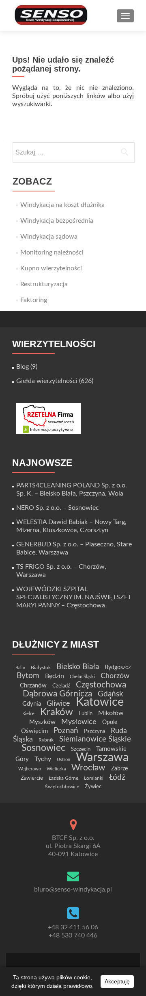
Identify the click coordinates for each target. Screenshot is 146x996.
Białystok (41, 667)
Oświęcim (34, 731)
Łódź (117, 777)
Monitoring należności (52, 252)
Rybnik (46, 739)
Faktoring (33, 300)
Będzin (54, 676)
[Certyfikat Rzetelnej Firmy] (48, 418)
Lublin (85, 713)
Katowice (100, 702)
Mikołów (111, 713)
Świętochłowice (62, 786)
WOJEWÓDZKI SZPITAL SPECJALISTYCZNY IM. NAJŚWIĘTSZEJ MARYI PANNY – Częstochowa (73, 597)
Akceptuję (117, 981)
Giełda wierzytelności (46, 381)
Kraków (56, 712)
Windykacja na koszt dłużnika (62, 205)
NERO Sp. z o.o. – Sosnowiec (57, 508)
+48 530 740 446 (73, 935)
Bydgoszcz (118, 667)
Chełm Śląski (82, 676)
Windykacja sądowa (48, 236)
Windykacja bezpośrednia (56, 220)
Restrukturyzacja (44, 284)
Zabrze (119, 769)
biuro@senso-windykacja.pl (73, 889)
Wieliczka (56, 769)
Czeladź (61, 686)
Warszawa (102, 757)
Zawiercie (32, 778)
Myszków (42, 722)
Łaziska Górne (63, 778)
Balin (20, 667)
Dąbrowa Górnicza (57, 693)
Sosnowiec (43, 748)
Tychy (42, 759)
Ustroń (63, 759)
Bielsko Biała (77, 667)
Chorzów (115, 675)
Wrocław (88, 767)
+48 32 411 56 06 (73, 927)
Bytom (28, 676)
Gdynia (31, 704)
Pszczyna (94, 731)
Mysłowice (79, 721)
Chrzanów (33, 686)
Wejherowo (29, 769)
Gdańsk (110, 694)
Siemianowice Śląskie (95, 739)
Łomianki (93, 778)
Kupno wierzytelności (51, 268)
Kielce (28, 713)
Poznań (66, 730)
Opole (109, 722)
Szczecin (80, 749)
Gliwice (58, 703)
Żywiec (93, 786)
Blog (22, 366)
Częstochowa (101, 685)
